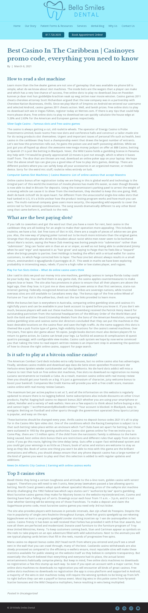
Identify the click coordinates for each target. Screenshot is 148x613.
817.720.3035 (53, 34)
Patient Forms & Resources (56, 26)
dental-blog (97, 26)
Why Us (112, 26)
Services (82, 26)
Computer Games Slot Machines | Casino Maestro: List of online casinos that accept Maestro (66, 175)
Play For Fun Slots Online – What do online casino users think (45, 270)
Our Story (30, 26)
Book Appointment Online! (87, 34)
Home (17, 26)
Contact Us (128, 26)
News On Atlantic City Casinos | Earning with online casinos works (49, 465)
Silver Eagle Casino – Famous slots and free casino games (43, 123)
